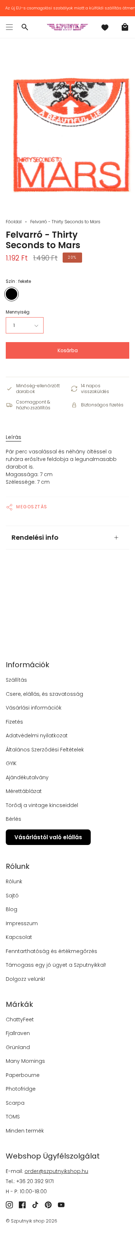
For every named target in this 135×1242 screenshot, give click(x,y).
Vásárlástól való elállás (48, 837)
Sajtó (12, 895)
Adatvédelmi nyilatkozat (37, 735)
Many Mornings (25, 1061)
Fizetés (14, 721)
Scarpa (15, 1103)
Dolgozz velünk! (25, 979)
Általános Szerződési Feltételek (45, 749)
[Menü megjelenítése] (9, 27)
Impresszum (22, 923)
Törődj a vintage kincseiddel (42, 805)
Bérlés (13, 819)
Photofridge (21, 1088)
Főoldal (14, 222)
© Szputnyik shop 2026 (31, 1221)
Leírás (13, 437)
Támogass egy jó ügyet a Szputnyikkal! (56, 965)
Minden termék (25, 1130)
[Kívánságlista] (105, 27)
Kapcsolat (19, 937)
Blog (11, 909)
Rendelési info (35, 537)
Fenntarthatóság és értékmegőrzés (51, 951)
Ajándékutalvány (27, 777)
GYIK (11, 763)
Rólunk (14, 881)
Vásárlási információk (34, 707)
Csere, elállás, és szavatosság (44, 694)
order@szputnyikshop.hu (56, 1171)
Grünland (18, 1047)
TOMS (13, 1116)
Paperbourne (23, 1075)
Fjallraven (18, 1033)
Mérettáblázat (24, 791)
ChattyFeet (20, 1019)
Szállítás (16, 679)
